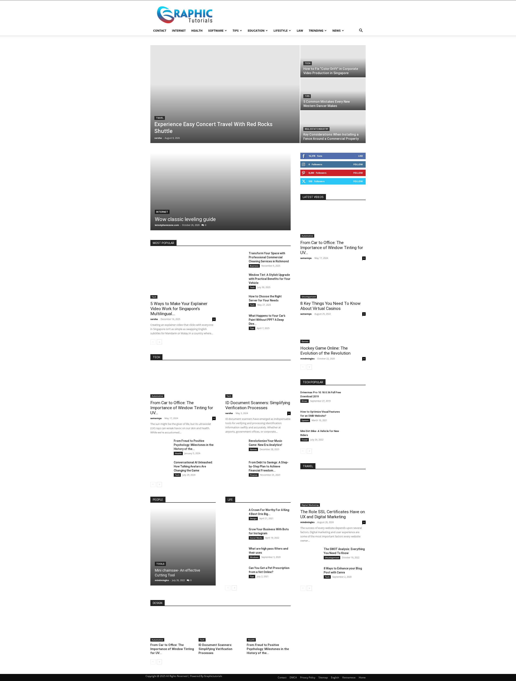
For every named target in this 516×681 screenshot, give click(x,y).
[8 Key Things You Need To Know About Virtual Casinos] (333, 282)
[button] (361, 31)
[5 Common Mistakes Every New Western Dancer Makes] (333, 94)
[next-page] (159, 342)
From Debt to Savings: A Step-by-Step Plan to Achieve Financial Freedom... (268, 466)
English (335, 677)
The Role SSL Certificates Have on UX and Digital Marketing (332, 514)
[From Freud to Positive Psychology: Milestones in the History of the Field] (160, 446)
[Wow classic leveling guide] (220, 191)
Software (216, 30)
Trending (316, 30)
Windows (254, 557)
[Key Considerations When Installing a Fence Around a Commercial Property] (333, 127)
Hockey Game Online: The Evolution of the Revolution (325, 351)
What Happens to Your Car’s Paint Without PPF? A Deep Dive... (267, 319)
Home (362, 677)
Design (253, 518)
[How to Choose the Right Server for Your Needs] (235, 301)
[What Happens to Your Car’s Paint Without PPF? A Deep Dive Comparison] (235, 321)
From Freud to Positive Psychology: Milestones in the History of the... (193, 445)
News (336, 30)
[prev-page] (152, 342)
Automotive (157, 395)
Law (300, 30)
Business (254, 265)
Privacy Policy (307, 677)
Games (253, 449)
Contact (159, 30)
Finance (253, 474)
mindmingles (162, 580)
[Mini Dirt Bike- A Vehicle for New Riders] (355, 436)
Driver (304, 401)
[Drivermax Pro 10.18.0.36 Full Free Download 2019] (359, 395)
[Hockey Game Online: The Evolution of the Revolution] (333, 332)
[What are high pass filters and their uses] (235, 554)
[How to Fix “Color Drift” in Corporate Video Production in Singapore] (333, 61)
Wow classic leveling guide (185, 219)
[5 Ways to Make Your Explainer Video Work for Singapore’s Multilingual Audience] (183, 275)
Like (360, 155)
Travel (159, 118)
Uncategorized (309, 296)
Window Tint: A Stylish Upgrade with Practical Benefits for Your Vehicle (269, 278)
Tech (307, 63)
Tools (160, 564)
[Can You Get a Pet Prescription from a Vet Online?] (235, 573)
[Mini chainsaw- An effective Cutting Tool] (183, 546)
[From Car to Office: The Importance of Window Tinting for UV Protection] (183, 381)
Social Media (256, 537)
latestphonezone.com (167, 224)
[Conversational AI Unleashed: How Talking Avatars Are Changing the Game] (160, 467)
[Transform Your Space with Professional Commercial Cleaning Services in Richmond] (235, 258)
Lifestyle (281, 30)
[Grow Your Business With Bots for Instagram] (235, 534)
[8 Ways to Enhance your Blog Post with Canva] (310, 573)
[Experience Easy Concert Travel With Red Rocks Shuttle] (225, 94)
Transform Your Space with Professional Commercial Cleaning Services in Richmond (269, 257)
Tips (236, 30)
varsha (158, 137)
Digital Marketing (310, 504)
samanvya (156, 418)
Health (197, 30)
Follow (358, 164)
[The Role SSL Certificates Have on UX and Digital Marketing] (333, 490)
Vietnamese (349, 677)
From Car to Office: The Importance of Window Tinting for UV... (181, 407)
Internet (179, 30)
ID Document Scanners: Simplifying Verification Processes (257, 405)
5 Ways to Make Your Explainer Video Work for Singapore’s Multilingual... (178, 308)
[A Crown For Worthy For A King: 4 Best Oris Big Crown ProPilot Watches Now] (235, 515)
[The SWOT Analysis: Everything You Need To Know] (310, 554)
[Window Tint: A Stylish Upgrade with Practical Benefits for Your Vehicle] (235, 280)
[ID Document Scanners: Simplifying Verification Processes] (258, 381)
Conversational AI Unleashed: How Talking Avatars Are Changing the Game (193, 466)
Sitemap (323, 677)
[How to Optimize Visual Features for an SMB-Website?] (355, 417)
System (305, 420)
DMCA (293, 677)
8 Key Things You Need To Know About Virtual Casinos (330, 306)
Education (256, 30)
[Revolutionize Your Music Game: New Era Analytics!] (235, 446)
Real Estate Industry (316, 129)
